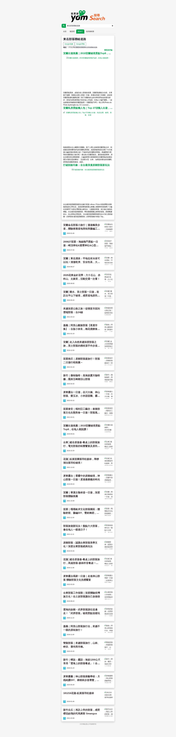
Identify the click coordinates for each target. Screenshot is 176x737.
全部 (64, 31)
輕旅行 (80, 31)
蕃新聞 (72, 31)
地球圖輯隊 (90, 31)
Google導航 (80, 44)
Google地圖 (69, 44)
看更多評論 (108, 50)
